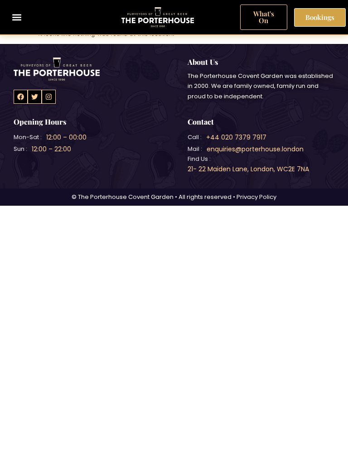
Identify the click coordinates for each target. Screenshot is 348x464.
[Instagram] (49, 97)
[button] (16, 17)
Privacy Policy (256, 197)
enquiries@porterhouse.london (255, 149)
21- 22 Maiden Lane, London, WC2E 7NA (248, 169)
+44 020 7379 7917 (236, 137)
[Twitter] (35, 97)
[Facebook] (21, 97)
